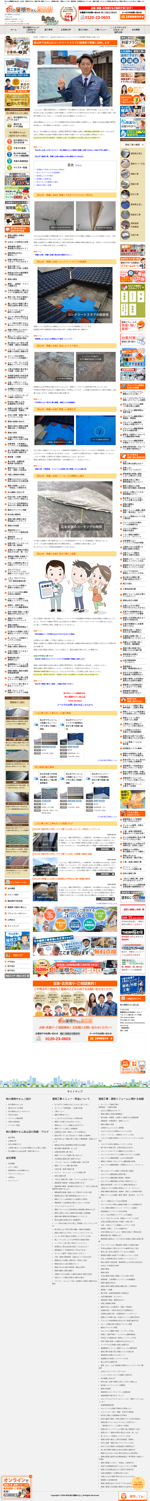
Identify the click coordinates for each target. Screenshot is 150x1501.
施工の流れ (83, 30)
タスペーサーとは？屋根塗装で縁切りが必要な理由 (120, 1245)
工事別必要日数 (129, 589)
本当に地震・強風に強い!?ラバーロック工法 (117, 1443)
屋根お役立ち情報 (130, 600)
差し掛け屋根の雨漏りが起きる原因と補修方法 (18, 451)
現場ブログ (44, 37)
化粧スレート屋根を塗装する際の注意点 (131, 554)
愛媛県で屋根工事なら (17, 907)
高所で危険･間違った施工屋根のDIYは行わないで (18, 613)
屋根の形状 (12, 433)
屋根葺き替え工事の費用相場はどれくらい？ (133, 481)
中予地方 (11, 962)
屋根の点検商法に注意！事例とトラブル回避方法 (133, 755)
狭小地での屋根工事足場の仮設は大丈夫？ (132, 578)
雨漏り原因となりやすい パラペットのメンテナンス (73, 1233)
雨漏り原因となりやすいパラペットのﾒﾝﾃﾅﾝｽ (18, 331)
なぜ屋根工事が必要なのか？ (133, 463)
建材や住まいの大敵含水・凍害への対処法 (17, 469)
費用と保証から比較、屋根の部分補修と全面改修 (134, 487)
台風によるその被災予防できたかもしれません (134, 607)
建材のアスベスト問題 (17, 510)
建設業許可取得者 (15, 901)
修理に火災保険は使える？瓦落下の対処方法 (134, 619)
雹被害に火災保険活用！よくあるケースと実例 (133, 686)
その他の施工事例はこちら (107, 760)
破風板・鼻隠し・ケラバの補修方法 (114, 1229)
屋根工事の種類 (132, 145)
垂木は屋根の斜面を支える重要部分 (67, 1220)
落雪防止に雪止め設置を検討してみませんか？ (71, 1247)
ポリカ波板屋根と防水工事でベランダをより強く (134, 838)
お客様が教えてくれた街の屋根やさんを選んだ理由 (27, 1148)
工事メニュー (101, 30)
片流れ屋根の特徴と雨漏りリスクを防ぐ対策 (18, 438)
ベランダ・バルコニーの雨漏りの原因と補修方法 (18, 350)
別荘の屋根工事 (129, 873)
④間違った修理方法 (44, 179)
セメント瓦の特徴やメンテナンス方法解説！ (18, 357)
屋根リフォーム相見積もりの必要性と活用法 (70, 1199)
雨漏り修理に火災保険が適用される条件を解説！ (133, 680)
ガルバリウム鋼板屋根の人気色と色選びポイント (119, 1181)
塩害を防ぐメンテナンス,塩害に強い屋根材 (18, 544)
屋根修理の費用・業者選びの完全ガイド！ (18, 247)
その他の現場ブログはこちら (106, 903)
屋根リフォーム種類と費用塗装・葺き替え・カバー (134, 511)
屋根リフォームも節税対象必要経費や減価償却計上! (134, 886)
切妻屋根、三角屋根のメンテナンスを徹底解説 (18, 445)
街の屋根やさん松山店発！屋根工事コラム (23, 1151)
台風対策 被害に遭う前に (63, 1152)
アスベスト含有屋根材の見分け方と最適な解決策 (18, 504)
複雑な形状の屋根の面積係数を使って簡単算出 (18, 427)
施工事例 (48, 30)
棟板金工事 (136, 215)
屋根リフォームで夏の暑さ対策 (65, 1166)
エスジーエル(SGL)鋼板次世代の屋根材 (18, 593)
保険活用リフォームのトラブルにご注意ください (134, 779)
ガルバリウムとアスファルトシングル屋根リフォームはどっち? (18, 571)
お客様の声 (66, 30)
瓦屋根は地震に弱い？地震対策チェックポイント (134, 637)
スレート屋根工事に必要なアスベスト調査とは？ (18, 678)
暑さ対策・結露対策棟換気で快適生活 (115, 1293)
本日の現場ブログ (14, 1144)
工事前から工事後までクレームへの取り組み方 (133, 725)
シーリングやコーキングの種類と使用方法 (18, 396)
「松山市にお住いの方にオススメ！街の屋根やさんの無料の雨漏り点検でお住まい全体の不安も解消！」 (72, 150)
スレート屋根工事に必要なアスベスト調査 (116, 1324)
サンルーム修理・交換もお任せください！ (133, 826)
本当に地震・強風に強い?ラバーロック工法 (18, 416)
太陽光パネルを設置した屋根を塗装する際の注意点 (73, 1274)
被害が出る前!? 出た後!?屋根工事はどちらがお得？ (134, 737)
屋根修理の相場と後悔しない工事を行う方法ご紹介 (73, 1192)
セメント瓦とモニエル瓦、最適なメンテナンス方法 (120, 1218)
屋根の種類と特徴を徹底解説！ (16, 236)
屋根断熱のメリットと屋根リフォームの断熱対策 (18, 665)
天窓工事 (135, 235)
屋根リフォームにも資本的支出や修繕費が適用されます (75, 1209)
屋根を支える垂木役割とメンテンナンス (17, 619)
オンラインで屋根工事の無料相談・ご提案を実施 (133, 707)
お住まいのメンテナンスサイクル (113, 1371)
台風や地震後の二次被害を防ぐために (133, 625)
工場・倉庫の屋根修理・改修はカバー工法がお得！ (134, 832)
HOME (35, 37)
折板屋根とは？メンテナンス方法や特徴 (133, 542)
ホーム (14, 30)
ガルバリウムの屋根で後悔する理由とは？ (17, 587)
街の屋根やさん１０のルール (19, 1111)
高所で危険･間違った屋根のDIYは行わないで (117, 1341)
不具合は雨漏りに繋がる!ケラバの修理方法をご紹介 (120, 1248)
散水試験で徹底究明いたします (65, 1148)
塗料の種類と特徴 (132, 909)
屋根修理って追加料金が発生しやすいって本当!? (133, 767)
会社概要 (136, 30)
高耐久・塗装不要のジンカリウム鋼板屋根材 (18, 606)
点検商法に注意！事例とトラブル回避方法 (70, 1132)
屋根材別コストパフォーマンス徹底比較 (18, 531)
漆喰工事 (135, 174)
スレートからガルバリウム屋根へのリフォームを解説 (134, 399)
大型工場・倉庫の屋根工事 (64, 1169)
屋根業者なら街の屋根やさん (19, 1170)
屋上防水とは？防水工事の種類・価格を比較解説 (18, 344)
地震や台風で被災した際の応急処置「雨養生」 (18, 409)
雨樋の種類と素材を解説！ (64, 1271)
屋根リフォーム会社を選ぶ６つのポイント (134, 595)
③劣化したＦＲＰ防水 (45, 176)
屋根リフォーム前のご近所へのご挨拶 (131, 719)
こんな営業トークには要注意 (132, 743)
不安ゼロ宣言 (13, 1115)
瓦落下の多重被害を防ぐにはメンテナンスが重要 (133, 613)
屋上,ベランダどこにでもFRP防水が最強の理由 (18, 337)
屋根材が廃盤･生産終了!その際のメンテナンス (18, 557)
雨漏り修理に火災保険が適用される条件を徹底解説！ (120, 1487)
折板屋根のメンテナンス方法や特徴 (114, 1211)
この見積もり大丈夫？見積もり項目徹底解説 (132, 731)
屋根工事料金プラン (61, 1115)
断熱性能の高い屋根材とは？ (14, 659)
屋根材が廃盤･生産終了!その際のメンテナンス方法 (119, 1255)
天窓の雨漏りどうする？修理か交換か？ (18, 652)
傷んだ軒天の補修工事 (109, 1362)
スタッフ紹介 (13, 895)
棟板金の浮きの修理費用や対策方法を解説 (18, 274)
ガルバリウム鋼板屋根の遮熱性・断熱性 (133, 417)
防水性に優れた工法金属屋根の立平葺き (16, 403)
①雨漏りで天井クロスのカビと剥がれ (50, 169)
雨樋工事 (135, 184)
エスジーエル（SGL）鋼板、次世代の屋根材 (117, 1412)
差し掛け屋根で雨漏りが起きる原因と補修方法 (118, 1450)
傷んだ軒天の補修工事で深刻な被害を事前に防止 (18, 304)
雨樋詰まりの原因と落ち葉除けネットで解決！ (134, 851)
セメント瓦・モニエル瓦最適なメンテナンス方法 (18, 364)
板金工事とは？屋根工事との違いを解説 (18, 267)
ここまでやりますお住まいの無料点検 (118, 29)
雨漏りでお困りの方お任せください (67, 1122)
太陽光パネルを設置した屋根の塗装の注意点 (133, 548)
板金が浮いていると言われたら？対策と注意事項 (134, 761)
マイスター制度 (14, 1125)
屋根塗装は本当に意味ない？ (15, 254)
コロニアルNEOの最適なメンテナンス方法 (133, 572)
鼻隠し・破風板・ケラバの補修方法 (18, 285)
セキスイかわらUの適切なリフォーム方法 (116, 1131)
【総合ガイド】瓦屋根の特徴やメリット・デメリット (120, 1188)
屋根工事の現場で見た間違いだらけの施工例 (132, 649)
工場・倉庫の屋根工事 (132, 862)
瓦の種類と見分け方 (16, 492)
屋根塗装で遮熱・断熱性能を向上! (132, 667)
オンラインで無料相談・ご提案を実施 (68, 1108)
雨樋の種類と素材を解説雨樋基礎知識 (18, 672)
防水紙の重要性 (14, 514)
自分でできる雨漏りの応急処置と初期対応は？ (133, 674)
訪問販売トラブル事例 (132, 748)
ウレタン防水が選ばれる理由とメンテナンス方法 (18, 318)
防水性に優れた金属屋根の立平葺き (114, 1415)
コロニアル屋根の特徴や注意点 (130, 530)
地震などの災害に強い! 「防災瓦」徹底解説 (132, 643)
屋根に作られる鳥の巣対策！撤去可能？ (133, 857)
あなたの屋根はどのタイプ (110, 1110)
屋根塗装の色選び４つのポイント (130, 655)
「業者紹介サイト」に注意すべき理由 (132, 785)
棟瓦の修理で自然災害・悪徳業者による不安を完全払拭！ (122, 1262)
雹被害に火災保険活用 (109, 1480)
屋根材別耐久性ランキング (15, 538)
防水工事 (135, 194)
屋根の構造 (12, 279)
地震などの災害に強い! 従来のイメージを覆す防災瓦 (120, 1317)
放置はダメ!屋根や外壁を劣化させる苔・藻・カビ (18, 551)
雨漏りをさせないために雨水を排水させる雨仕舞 (18, 480)
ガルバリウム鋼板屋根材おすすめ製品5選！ (133, 429)
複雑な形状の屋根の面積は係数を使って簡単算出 (119, 1286)
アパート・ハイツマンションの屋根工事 (132, 868)
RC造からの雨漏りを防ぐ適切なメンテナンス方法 (18, 632)
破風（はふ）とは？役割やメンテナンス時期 (18, 691)
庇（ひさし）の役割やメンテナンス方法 (18, 639)
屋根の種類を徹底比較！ (128, 505)
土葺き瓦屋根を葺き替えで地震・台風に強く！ (18, 370)
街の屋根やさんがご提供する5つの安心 (31, 29)
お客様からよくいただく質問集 (112, 1128)
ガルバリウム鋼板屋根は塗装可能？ (133, 411)
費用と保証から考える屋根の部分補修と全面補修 (72, 1213)
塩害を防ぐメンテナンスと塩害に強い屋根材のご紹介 (120, 1429)
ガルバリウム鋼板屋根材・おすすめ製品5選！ (118, 1158)
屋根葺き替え (137, 153)
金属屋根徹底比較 (107, 1405)
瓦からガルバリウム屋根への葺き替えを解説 (133, 405)
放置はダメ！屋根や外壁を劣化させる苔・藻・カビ (120, 1432)
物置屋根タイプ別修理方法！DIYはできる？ (132, 820)
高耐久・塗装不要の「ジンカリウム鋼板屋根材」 (119, 1334)
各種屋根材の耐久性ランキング (112, 1395)
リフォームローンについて (64, 1206)
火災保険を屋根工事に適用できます (67, 1159)
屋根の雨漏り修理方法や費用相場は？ (18, 626)
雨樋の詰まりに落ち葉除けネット (66, 1264)
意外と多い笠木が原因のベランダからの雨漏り (18, 298)
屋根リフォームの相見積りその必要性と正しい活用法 (134, 713)
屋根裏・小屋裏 (14, 457)
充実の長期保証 (14, 1122)
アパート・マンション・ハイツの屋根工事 (70, 1172)
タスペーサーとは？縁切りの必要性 (16, 311)
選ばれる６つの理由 (15, 1108)
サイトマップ (13, 926)
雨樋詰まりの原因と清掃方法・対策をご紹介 (70, 1260)
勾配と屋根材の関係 (16, 475)
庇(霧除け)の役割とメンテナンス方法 (16, 390)
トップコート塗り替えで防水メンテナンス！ (18, 685)
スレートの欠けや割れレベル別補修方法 (132, 523)
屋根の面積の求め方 (16, 422)
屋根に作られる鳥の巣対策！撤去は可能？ (70, 1267)
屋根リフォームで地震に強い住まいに (68, 1155)
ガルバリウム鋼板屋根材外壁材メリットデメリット (134, 442)
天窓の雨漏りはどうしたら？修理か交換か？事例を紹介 (121, 1232)
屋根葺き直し (137, 204)
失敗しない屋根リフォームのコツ (132, 469)
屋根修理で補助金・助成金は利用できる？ (132, 692)
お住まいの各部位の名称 (18, 242)
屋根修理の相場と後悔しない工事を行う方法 (132, 475)
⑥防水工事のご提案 (44, 185)
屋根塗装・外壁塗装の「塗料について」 (115, 1121)
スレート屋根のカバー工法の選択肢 (134, 517)
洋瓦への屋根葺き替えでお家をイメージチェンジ (18, 564)
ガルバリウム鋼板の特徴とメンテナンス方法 (18, 600)
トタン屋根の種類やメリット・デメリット (132, 536)
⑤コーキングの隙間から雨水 (47, 182)
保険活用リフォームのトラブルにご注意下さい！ (119, 1422)
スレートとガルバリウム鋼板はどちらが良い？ (133, 393)
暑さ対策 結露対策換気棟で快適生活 (16, 462)
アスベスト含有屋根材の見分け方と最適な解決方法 (120, 1321)
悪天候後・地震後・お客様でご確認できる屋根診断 (120, 1117)
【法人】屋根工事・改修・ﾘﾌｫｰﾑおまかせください (134, 880)
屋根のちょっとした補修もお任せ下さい (69, 1125)
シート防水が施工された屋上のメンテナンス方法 (18, 324)
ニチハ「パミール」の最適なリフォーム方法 (117, 1135)
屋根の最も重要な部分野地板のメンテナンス (17, 520)
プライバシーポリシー (17, 913)
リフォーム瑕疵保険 (15, 1118)
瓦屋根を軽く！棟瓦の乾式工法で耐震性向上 (117, 1310)
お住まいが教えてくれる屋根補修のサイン (133, 493)
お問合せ (11, 920)
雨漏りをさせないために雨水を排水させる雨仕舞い (120, 1453)
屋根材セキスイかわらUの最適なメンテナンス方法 (134, 566)
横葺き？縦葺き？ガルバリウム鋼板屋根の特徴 (134, 436)
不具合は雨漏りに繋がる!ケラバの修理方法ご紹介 (18, 291)
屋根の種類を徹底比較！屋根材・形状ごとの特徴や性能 (121, 1191)
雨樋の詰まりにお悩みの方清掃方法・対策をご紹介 (134, 844)
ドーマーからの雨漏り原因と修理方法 (17, 646)
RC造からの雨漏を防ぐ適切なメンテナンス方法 (118, 1338)
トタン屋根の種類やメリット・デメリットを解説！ (120, 1208)
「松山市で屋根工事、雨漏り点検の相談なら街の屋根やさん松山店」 (59, 156)
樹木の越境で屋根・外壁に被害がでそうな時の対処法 (134, 773)
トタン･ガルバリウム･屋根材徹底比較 (17, 579)
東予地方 (11, 966)
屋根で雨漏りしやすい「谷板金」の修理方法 (17, 487)
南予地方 (11, 970)
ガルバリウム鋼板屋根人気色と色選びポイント (133, 423)
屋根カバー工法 (138, 164)
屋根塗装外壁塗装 (135, 225)
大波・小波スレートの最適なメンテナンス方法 (18, 383)
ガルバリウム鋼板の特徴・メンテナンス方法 (117, 1331)
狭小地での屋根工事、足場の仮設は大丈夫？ (117, 1147)
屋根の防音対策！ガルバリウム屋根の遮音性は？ (134, 448)
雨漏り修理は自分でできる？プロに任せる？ (18, 261)
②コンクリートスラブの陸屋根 (48, 173)
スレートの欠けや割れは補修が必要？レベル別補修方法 (121, 1204)
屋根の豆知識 (13, 526)
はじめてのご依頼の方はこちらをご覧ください (71, 1104)
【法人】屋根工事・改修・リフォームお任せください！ (75, 1179)
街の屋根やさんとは (15, 1104)
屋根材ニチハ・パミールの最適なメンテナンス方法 (134, 560)
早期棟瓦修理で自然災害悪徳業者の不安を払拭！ (18, 377)
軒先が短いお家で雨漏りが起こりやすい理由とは (18, 498)
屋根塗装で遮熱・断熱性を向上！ (113, 1300)
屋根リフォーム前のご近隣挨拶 (65, 1129)
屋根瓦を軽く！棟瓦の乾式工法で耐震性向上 (132, 631)
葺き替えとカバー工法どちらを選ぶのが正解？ (133, 499)
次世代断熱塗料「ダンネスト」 (129, 661)
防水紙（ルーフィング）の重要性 (113, 1385)
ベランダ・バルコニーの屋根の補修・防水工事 (71, 1162)
